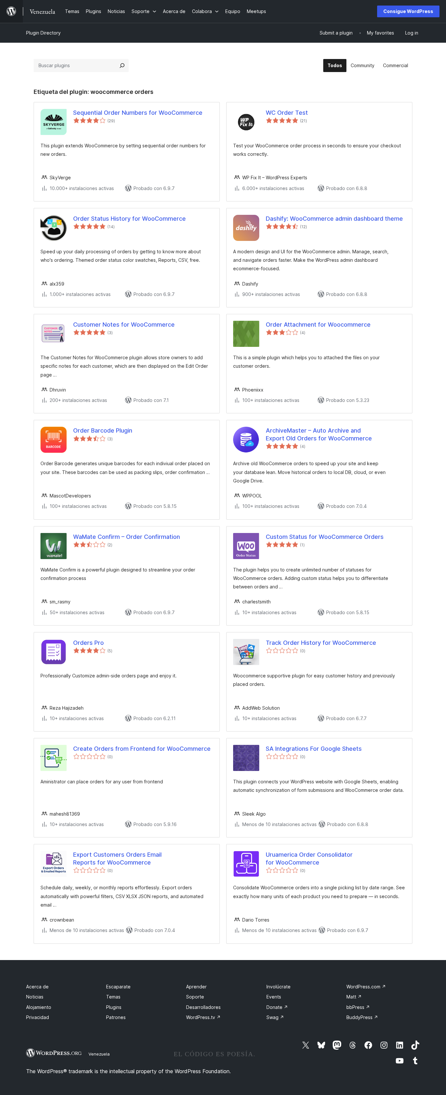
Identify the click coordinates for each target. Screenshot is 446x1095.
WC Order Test (287, 112)
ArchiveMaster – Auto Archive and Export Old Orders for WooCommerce (319, 434)
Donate (277, 1007)
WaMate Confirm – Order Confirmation (126, 536)
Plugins (113, 1007)
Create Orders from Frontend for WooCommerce (142, 748)
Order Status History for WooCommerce (129, 218)
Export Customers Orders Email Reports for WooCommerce (117, 858)
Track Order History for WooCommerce (321, 642)
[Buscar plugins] (122, 65)
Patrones (116, 1017)
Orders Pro (88, 642)
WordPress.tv (203, 1017)
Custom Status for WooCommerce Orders (325, 536)
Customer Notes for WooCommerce (124, 324)
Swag (275, 1017)
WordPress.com (366, 986)
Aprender (196, 986)
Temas (113, 996)
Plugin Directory (43, 33)
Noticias (34, 996)
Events (273, 996)
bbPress (358, 1007)
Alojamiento (38, 1007)
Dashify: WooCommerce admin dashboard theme (334, 218)
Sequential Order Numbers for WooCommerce (137, 112)
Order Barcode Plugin (102, 430)
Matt (354, 996)
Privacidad (37, 1017)
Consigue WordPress (408, 11)
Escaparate (118, 986)
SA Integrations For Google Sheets (314, 748)
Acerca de (37, 986)
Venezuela (99, 1054)
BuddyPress (362, 1017)
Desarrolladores (203, 1007)
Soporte (195, 996)
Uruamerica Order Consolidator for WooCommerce (309, 858)
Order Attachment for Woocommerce (318, 324)
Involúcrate (278, 986)
